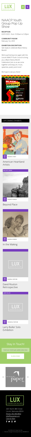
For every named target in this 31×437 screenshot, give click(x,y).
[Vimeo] (15, 421)
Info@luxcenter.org (13, 416)
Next (28, 377)
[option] (15, 377)
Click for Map (10, 418)
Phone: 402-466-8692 (13, 414)
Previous (3, 377)
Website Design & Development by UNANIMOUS (16, 432)
